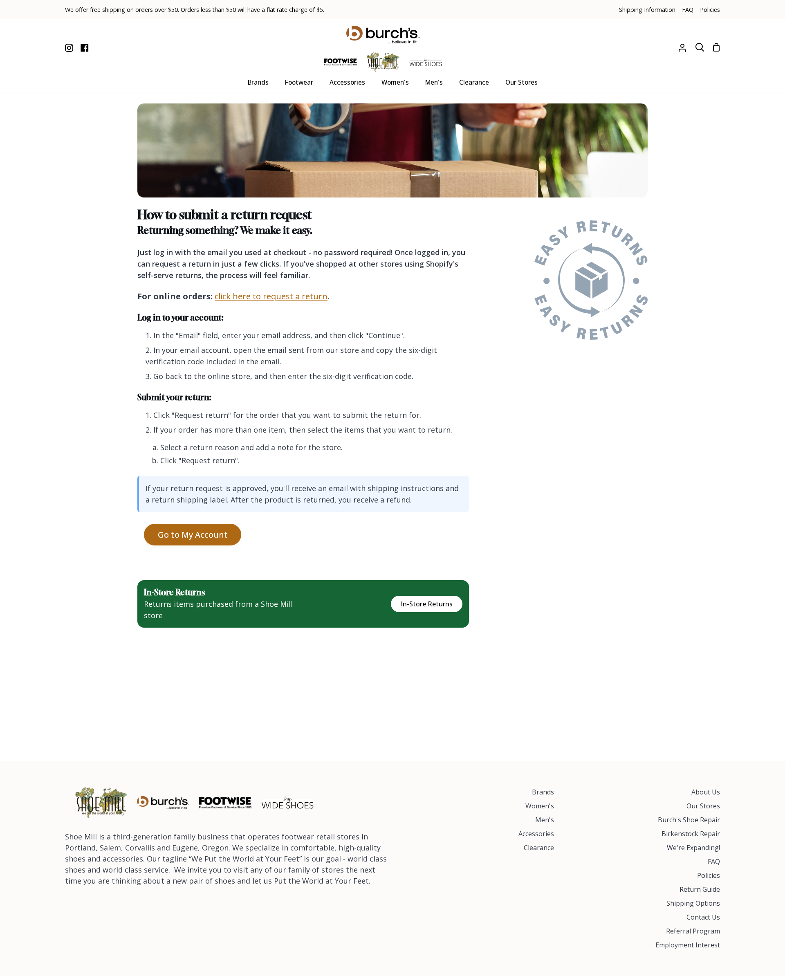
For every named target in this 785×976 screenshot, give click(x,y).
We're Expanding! (693, 847)
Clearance (539, 847)
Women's (539, 805)
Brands (543, 792)
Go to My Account (193, 534)
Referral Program (693, 931)
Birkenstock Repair (691, 833)
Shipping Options (693, 903)
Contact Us (703, 917)
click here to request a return (271, 296)
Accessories (536, 833)
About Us (705, 792)
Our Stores (703, 805)
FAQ (714, 861)
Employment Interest (687, 944)
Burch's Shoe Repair (689, 819)
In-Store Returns (427, 603)
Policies (708, 875)
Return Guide (700, 889)
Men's (544, 819)
